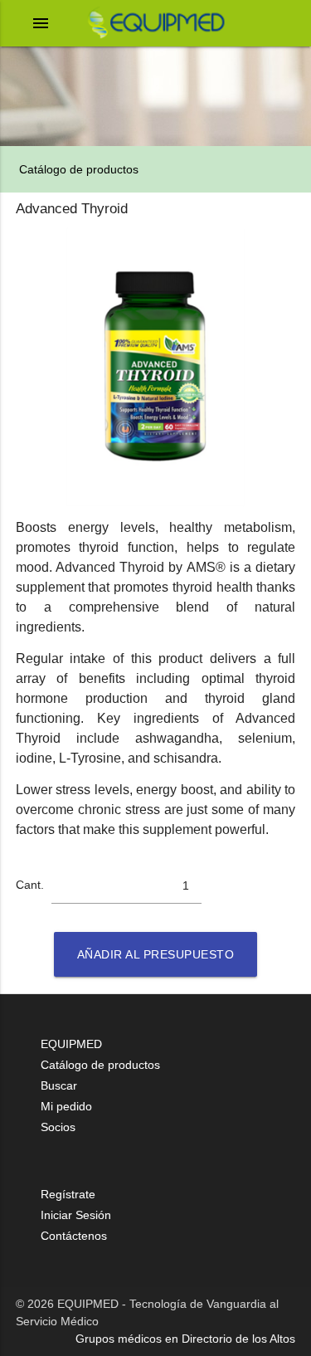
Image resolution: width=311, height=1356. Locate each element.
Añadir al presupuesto (156, 954)
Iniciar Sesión (76, 1215)
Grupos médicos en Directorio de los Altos (185, 1338)
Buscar (59, 1085)
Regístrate (68, 1194)
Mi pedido (66, 1106)
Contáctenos (74, 1235)
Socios (58, 1127)
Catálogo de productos (77, 169)
